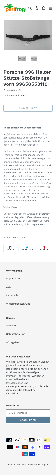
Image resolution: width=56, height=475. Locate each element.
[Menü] (50, 8)
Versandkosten (17, 95)
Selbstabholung (15, 333)
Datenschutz (14, 295)
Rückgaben (13, 342)
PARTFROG (22, 464)
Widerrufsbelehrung (18, 303)
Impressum (13, 278)
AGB (8, 286)
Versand (11, 325)
